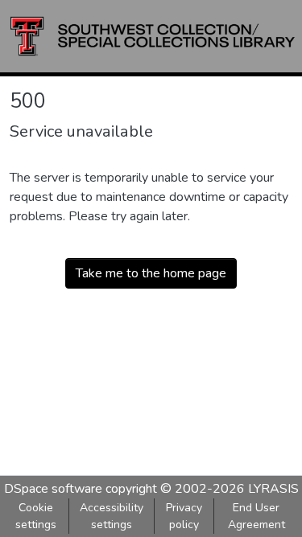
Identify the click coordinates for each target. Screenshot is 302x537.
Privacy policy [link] (184, 516)
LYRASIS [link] (273, 489)
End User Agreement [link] (256, 516)
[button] (153, 36)
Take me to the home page (151, 273)
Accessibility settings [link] (111, 516)
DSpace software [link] (53, 489)
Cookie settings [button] (35, 516)
